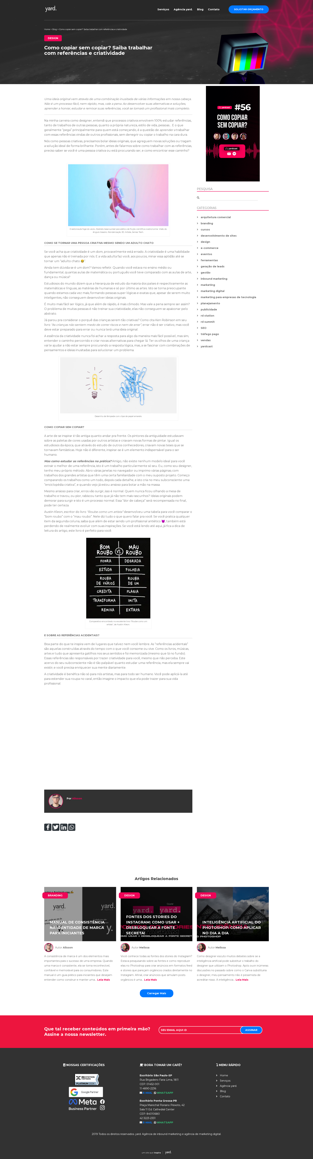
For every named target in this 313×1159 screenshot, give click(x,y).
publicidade (209, 309)
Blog (200, 9)
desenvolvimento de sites (219, 235)
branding (207, 223)
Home (47, 29)
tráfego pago (210, 334)
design (205, 241)
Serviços (163, 9)
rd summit (208, 321)
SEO (203, 328)
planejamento (210, 303)
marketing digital (212, 291)
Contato (214, 9)
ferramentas (209, 260)
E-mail (148, 1092)
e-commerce (209, 248)
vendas (206, 340)
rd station (207, 315)
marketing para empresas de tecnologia (228, 297)
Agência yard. (183, 9)
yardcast (207, 346)
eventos (206, 254)
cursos (205, 229)
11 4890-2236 (148, 1088)
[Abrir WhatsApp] (304, 1149)
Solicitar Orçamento (248, 9)
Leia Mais (103, 979)
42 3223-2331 (148, 1118)
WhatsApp (165, 1092)
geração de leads (212, 266)
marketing (208, 285)
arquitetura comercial (216, 217)
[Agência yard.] (70, 8)
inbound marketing (214, 278)
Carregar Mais (156, 993)
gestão (205, 272)
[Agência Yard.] (156, 1153)
